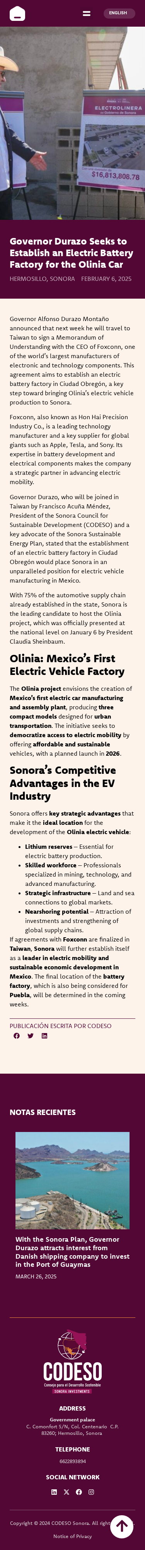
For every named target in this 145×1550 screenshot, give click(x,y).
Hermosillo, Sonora (42, 278)
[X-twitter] (66, 1492)
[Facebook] (79, 1492)
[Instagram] (91, 1492)
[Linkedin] (54, 1492)
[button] (86, 13)
